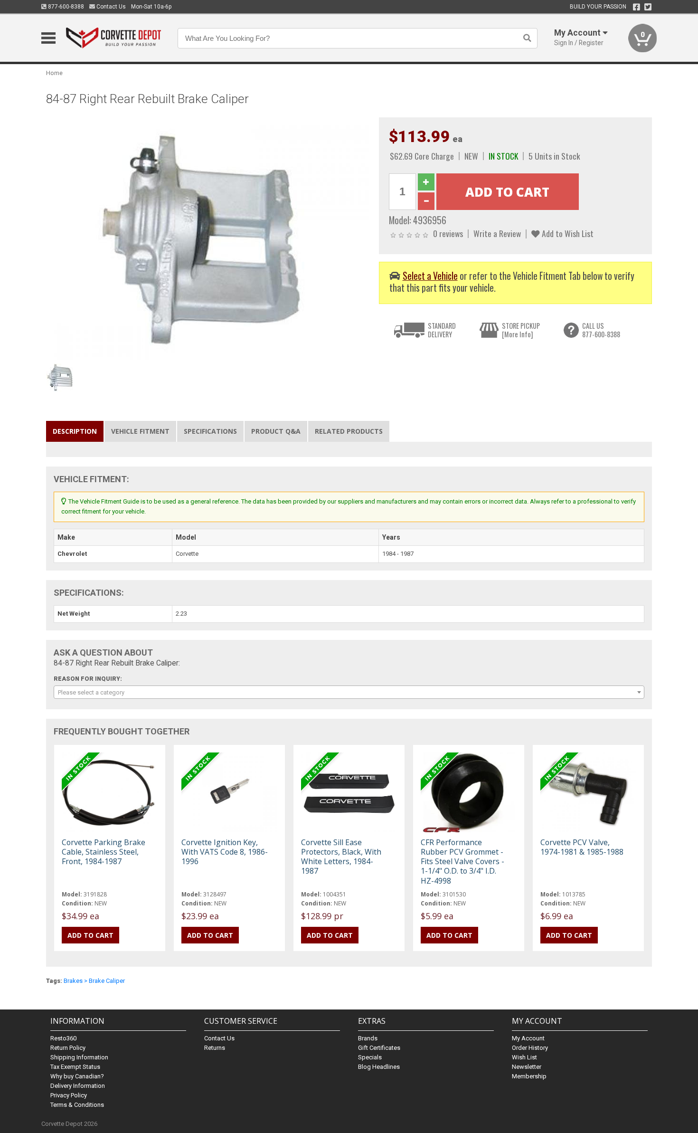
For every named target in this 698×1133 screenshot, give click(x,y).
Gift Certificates (379, 1047)
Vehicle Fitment (140, 431)
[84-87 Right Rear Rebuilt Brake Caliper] (207, 237)
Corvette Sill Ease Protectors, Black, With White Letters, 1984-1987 (341, 856)
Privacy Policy (68, 1095)
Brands (367, 1038)
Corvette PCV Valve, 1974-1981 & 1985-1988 (581, 847)
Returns (214, 1047)
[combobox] (349, 692)
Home (54, 72)
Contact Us (110, 6)
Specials (370, 1057)
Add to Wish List (567, 233)
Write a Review (497, 233)
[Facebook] (636, 7)
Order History (530, 1047)
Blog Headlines (379, 1066)
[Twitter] (647, 7)
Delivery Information (77, 1085)
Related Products (349, 431)
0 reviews (448, 233)
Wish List (524, 1057)
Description (75, 431)
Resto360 (63, 1038)
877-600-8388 (65, 6)
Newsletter (526, 1066)
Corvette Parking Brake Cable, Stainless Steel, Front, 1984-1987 (103, 851)
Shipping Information (79, 1057)
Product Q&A (276, 431)
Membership (529, 1076)
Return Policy (67, 1047)
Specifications (210, 431)
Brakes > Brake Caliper (94, 980)
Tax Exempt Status (75, 1066)
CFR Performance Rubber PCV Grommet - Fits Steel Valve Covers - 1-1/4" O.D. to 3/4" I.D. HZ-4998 (462, 861)
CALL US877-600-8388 (601, 330)
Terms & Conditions (77, 1104)
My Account (528, 1038)
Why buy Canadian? (77, 1076)
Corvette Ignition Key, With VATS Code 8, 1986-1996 (224, 851)
